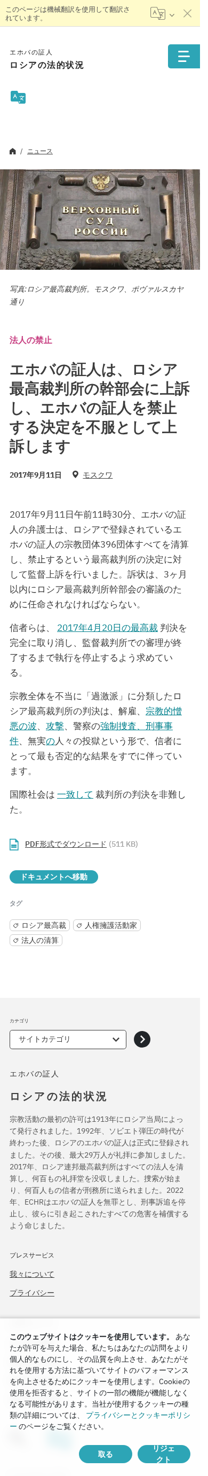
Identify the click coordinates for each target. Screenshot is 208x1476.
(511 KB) (81, 844)
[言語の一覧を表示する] (162, 13)
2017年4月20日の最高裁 (107, 628)
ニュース (40, 151)
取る (105, 1454)
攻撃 (55, 726)
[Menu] (184, 56)
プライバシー (32, 1293)
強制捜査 (118, 726)
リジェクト (164, 1454)
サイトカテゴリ (45, 1039)
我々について (32, 1274)
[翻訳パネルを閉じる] (187, 13)
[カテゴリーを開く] (142, 1039)
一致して (75, 794)
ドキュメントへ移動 (53, 876)
